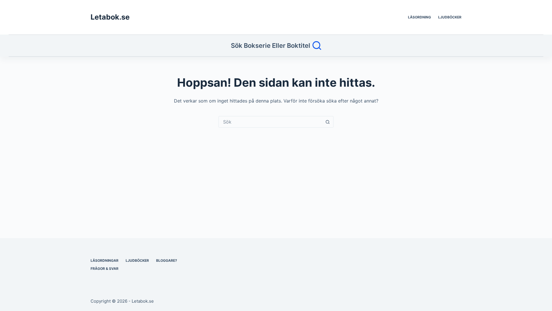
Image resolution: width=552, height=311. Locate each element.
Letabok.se (110, 17)
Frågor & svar (104, 268)
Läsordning (419, 17)
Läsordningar (104, 260)
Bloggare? (166, 260)
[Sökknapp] (327, 122)
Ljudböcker (449, 17)
